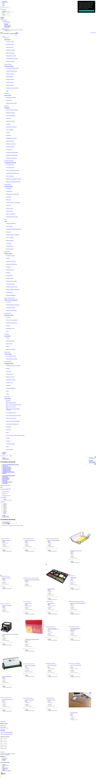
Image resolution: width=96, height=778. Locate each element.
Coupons (3, 760)
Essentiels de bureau (10, 269)
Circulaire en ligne (5, 767)
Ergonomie (8, 124)
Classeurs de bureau (6, 468)
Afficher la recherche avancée (5, 485)
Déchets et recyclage (10, 73)
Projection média (9, 211)
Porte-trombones (6, 478)
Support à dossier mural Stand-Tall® (53, 540)
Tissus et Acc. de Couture (11, 406)
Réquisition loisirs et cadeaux (11, 358)
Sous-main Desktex (28, 603)
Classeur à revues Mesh (6, 540)
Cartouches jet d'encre (10, 167)
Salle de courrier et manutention (11, 299)
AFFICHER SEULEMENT (4, 489)
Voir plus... (4, 513)
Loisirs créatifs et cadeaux (11, 356)
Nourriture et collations (10, 50)
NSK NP (4, 473)
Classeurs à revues (6, 467)
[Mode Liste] (8, 523)
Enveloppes (8, 231)
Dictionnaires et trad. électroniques (12, 194)
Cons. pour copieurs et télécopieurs (12, 170)
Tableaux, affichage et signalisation (12, 289)
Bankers (72, 579)
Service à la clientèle (7, 25)
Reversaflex (26, 580)
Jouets (7, 432)
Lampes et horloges (10, 278)
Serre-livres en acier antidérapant (76, 665)
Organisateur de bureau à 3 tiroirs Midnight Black (10, 634)
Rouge (5, 511)
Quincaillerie (8, 426)
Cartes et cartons (9, 226)
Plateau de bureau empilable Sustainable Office (78, 603)
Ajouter (4, 550)
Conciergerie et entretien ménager (12, 68)
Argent (5, 503)
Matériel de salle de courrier (11, 310)
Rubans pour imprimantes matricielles (13, 181)
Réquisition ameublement (11, 388)
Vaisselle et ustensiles (10, 61)
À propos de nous (5, 2)
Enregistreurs (8, 196)
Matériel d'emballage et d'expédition (13, 304)
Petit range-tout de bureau (7, 577)
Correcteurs (8, 317)
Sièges (7, 391)
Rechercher (2, 17)
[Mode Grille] (9, 523)
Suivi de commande (7, 26)
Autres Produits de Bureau (11, 402)
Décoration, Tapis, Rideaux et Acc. (12, 424)
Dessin (7, 338)
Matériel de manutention (10, 307)
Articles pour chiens (10, 44)
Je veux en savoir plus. (85, 8)
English (3, 3)
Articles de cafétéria (10, 41)
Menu (17, 32)
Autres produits (7, 398)
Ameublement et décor (9, 363)
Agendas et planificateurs (11, 223)
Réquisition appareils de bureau (12, 216)
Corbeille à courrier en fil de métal (76, 550)
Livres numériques (9, 129)
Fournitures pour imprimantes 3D (12, 173)
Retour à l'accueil (3, 725)
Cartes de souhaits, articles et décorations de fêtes (15, 435)
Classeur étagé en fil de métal (29, 540)
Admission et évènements (11, 261)
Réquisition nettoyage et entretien (12, 87)
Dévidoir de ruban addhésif (29, 699)
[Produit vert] (46, 564)
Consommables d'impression (10, 162)
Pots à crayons (5, 479)
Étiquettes (8, 272)
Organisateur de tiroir (51, 588)
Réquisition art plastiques (11, 349)
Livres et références (10, 237)
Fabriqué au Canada (6, 495)
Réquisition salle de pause (11, 55)
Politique (3, 764)
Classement (8, 266)
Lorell (49, 700)
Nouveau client (6, 27)
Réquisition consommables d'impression (13, 178)
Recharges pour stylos (10, 328)
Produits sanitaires (9, 449)
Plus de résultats (2, 721)
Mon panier (6, 24)
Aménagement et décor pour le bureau (13, 365)
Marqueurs (8, 325)
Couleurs (1, 501)
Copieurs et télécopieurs (10, 115)
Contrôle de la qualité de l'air (11, 70)
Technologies (7, 107)
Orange (5, 510)
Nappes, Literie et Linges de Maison (13, 408)
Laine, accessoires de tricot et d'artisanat (13, 404)
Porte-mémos (5, 476)
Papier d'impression (10, 240)
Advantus (4, 606)
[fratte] (3, 5)
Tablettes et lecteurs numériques (12, 152)
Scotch (26, 700)
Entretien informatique (10, 121)
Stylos (7, 331)
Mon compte (6, 23)
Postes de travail (9, 382)
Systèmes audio (9, 149)
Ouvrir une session (7, 21)
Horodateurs (8, 205)
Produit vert (5, 493)
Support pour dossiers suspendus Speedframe (32, 579)
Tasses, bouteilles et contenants (12, 58)
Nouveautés (8, 429)
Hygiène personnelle (10, 79)
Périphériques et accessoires (11, 138)
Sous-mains (5, 483)
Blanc (5, 504)
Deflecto (49, 541)
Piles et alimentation (10, 141)
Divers (7, 446)
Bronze (5, 506)
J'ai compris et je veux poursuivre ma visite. (86, 10)
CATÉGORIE (2, 497)
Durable (72, 714)
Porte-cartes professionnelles (8, 475)
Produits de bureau (8, 253)
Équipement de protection (11, 97)
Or (4, 509)
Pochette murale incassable (52, 665)
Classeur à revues (73, 577)
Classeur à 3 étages (51, 603)
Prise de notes (8, 243)
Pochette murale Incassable (52, 628)
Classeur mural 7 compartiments (30, 665)
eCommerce (7, 754)
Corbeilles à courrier (7, 470)
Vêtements (8, 440)
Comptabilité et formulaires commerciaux (14, 229)
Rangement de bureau (7, 481)
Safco (26, 666)
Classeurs (8, 368)
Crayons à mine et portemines (11, 319)
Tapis (7, 90)
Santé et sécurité (7, 95)
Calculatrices (8, 188)
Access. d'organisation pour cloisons (10, 464)
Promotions (8, 400)
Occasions (8, 438)
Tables (7, 393)
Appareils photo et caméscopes (12, 109)
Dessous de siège (9, 374)
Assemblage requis (5, 491)
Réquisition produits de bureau (12, 286)
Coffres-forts (8, 371)
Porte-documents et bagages (11, 281)
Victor (3, 635)
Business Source (73, 630)
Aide (3, 766)
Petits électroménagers (10, 52)
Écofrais (3, 769)
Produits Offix (4, 452)
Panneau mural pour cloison (7, 605)
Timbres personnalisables (11, 295)
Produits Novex (4, 758)
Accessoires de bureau (10, 255)
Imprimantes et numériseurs (11, 126)
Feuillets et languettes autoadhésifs (12, 234)
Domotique (8, 118)
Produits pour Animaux (10, 443)
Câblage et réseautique (10, 112)
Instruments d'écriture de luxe (11, 322)
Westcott (72, 552)
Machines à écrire (9, 208)
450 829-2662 (2, 729)
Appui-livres (5, 465)
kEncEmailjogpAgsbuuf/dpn (8, 732)
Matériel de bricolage (10, 340)
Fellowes (26, 541)
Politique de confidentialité (6, 770)
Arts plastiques (7, 336)
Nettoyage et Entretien (9, 66)
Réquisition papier (9, 246)
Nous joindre (4, 1)
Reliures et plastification (10, 213)
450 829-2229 (2, 730)
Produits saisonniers (10, 85)
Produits (3, 36)
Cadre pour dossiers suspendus (75, 628)
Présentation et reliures (10, 283)
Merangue (4, 541)
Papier (5, 221)
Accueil (3, 457)
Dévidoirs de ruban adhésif (8, 472)
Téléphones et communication (11, 155)
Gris (4, 507)
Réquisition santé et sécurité (11, 103)
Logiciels (8, 132)
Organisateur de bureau (51, 699)
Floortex (26, 604)
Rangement (8, 385)
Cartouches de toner (10, 164)
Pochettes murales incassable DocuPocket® (32, 639)
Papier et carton (9, 343)
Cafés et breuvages (9, 47)
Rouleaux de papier (9, 248)
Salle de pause (7, 39)
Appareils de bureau (8, 186)
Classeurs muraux (6, 469)
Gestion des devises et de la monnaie (13, 202)
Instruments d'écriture (8, 315)
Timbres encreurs (9, 292)
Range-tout (4, 480)
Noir (5, 508)
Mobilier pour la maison (10, 379)
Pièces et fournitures (10, 175)
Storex (49, 630)
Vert (4, 512)
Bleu (4, 505)
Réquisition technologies (10, 143)
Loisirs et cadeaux (8, 354)
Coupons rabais (4, 768)
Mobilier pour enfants (10, 376)
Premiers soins (9, 100)
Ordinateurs (8, 135)
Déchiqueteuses (9, 191)
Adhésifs (8, 258)
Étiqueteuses (8, 199)
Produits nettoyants (9, 82)
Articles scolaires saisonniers (11, 264)
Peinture (7, 346)
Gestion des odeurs (9, 76)
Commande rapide (7, 30)
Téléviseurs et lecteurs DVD (11, 158)
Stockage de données (10, 146)
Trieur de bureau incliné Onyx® (8, 699)
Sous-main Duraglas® (74, 712)
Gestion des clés (9, 275)
